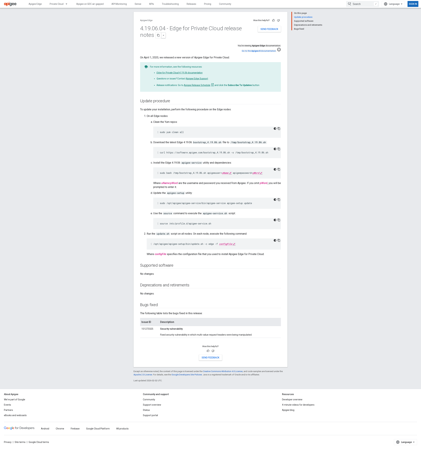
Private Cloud (56, 4)
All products (122, 428)
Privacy (8, 442)
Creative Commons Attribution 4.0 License (223, 371)
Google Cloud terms (39, 442)
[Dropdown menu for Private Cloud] (67, 4)
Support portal (150, 415)
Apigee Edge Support (197, 78)
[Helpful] (273, 20)
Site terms (20, 442)
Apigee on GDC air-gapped (90, 4)
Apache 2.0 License (143, 374)
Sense (138, 4)
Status (146, 410)
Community (225, 4)
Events (7, 404)
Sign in (413, 4)
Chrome (60, 428)
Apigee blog (288, 410)
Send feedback (269, 29)
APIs (151, 4)
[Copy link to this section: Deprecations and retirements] (192, 285)
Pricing (207, 4)
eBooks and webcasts (15, 415)
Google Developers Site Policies (187, 374)
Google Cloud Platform (98, 428)
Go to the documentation (259, 51)
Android (45, 428)
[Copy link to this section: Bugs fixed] (161, 305)
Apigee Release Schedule (197, 85)
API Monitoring (119, 4)
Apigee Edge (35, 4)
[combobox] (362, 4)
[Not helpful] (278, 20)
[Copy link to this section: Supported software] (176, 266)
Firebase (75, 428)
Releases (191, 4)
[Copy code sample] (279, 129)
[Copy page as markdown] (158, 35)
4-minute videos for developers (298, 404)
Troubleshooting (170, 4)
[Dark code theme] (275, 129)
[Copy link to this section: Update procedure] (173, 101)
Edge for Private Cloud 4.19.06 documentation (180, 72)
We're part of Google (14, 399)
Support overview (152, 404)
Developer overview (292, 399)
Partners (8, 410)
